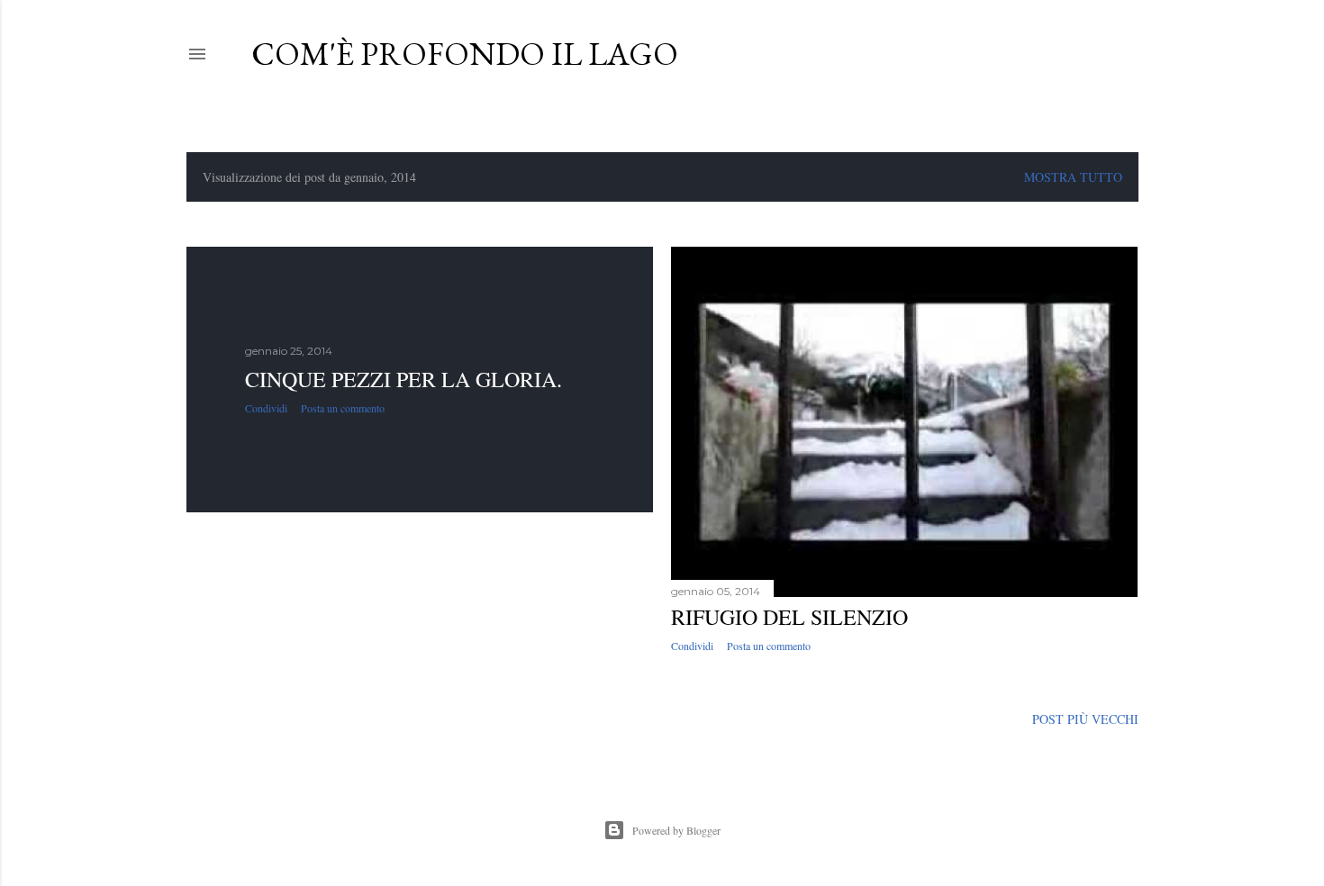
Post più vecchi (1085, 719)
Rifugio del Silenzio (789, 616)
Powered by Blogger (676, 830)
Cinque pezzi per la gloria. (403, 379)
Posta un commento (343, 408)
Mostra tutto (1073, 176)
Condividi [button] (266, 408)
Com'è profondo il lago (464, 53)
